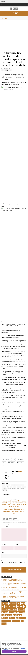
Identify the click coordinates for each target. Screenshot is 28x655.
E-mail (16, 544)
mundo (14, 615)
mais (3, 615)
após (10, 603)
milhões (10, 615)
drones (9, 609)
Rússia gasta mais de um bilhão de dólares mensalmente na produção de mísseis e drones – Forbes (14, 511)
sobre (7, 621)
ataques (23, 603)
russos (24, 618)
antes (4, 485)
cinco (12, 485)
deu (8, 486)
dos (3, 609)
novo (18, 615)
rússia (3, 621)
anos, (7, 603)
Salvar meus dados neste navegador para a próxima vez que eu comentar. (13, 563)
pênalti (22, 488)
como (6, 606)
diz (24, 606)
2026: (3, 603)
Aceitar (14, 651)
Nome (3, 544)
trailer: (13, 621)
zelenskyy (4, 624)
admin (20, 471)
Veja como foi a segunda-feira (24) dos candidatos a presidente (13, 592)
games (14, 612)
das (18, 606)
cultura (14, 606)
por (14, 618)
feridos (6, 612)
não (21, 615)
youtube (16, 9)
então (14, 486)
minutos (14, 488)
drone (6, 609)
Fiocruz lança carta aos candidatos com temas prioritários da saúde (13, 597)
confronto (17, 485)
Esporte (6, 68)
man (6, 615)
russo (20, 618)
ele (11, 486)
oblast (3, 618)
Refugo (14, 13)
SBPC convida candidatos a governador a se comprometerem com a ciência (14, 588)
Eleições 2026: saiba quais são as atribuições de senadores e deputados (13, 580)
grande (9, 488)
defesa (21, 606)
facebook (11, 9)
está (24, 609)
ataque (18, 603)
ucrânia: (18, 621)
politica (10, 618)
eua (2, 612)
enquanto (15, 609)
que (17, 618)
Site (2, 552)
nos (18, 488)
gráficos (4, 488)
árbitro (8, 485)
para (7, 618)
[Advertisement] (14, 35)
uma (22, 621)
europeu (24, 486)
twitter (14, 9)
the (10, 621)
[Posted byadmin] (6, 479)
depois (4, 486)
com (3, 606)
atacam (14, 603)
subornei (5, 490)
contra (22, 485)
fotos (10, 612)
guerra (23, 612)
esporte (19, 486)
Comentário (5, 527)
